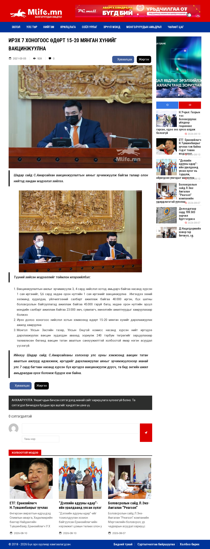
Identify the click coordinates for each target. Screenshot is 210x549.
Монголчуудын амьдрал (144, 27)
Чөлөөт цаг (176, 27)
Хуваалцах (124, 59)
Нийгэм (48, 27)
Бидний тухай (123, 544)
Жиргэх (144, 59)
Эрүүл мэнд (111, 27)
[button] (138, 14)
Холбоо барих (189, 544)
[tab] (167, 105)
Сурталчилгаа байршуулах (156, 544)
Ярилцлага (68, 27)
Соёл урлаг (89, 27)
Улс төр (31, 27)
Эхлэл (16, 27)
